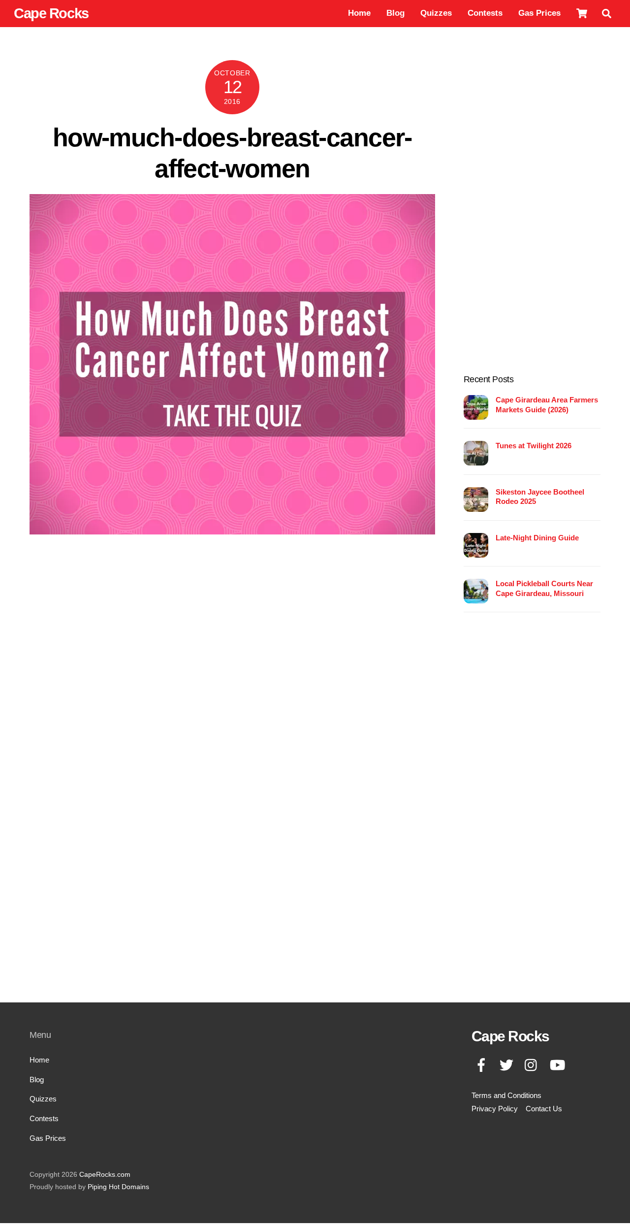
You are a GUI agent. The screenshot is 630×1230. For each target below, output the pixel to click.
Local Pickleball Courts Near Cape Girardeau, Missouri (544, 588)
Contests (485, 13)
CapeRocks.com (104, 1174)
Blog (395, 13)
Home (359, 13)
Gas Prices (539, 13)
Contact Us (544, 1108)
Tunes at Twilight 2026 (533, 445)
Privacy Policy (495, 1108)
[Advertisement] (532, 208)
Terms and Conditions (506, 1095)
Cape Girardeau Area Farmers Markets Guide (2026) (547, 405)
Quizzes (436, 13)
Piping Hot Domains (118, 1187)
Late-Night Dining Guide (537, 537)
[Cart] (582, 13)
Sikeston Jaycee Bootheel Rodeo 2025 (540, 497)
